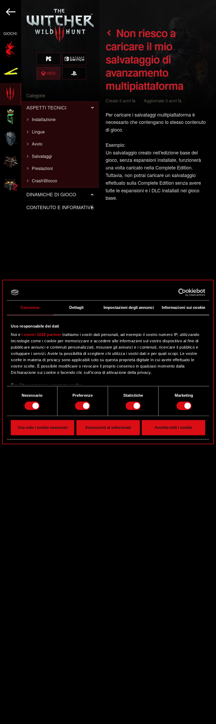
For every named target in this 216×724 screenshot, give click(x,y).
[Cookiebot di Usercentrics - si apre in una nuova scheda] (182, 292)
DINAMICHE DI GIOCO (51, 194)
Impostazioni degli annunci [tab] (129, 307)
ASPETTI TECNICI (46, 107)
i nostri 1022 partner (41, 334)
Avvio (37, 144)
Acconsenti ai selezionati (108, 427)
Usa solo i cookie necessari (43, 427)
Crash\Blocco (44, 181)
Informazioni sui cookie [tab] (183, 307)
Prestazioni (42, 168)
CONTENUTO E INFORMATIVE (60, 207)
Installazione (44, 119)
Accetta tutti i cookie (173, 427)
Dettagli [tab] (76, 307)
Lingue (38, 132)
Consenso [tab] (30, 307)
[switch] (82, 405)
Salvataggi (42, 156)
